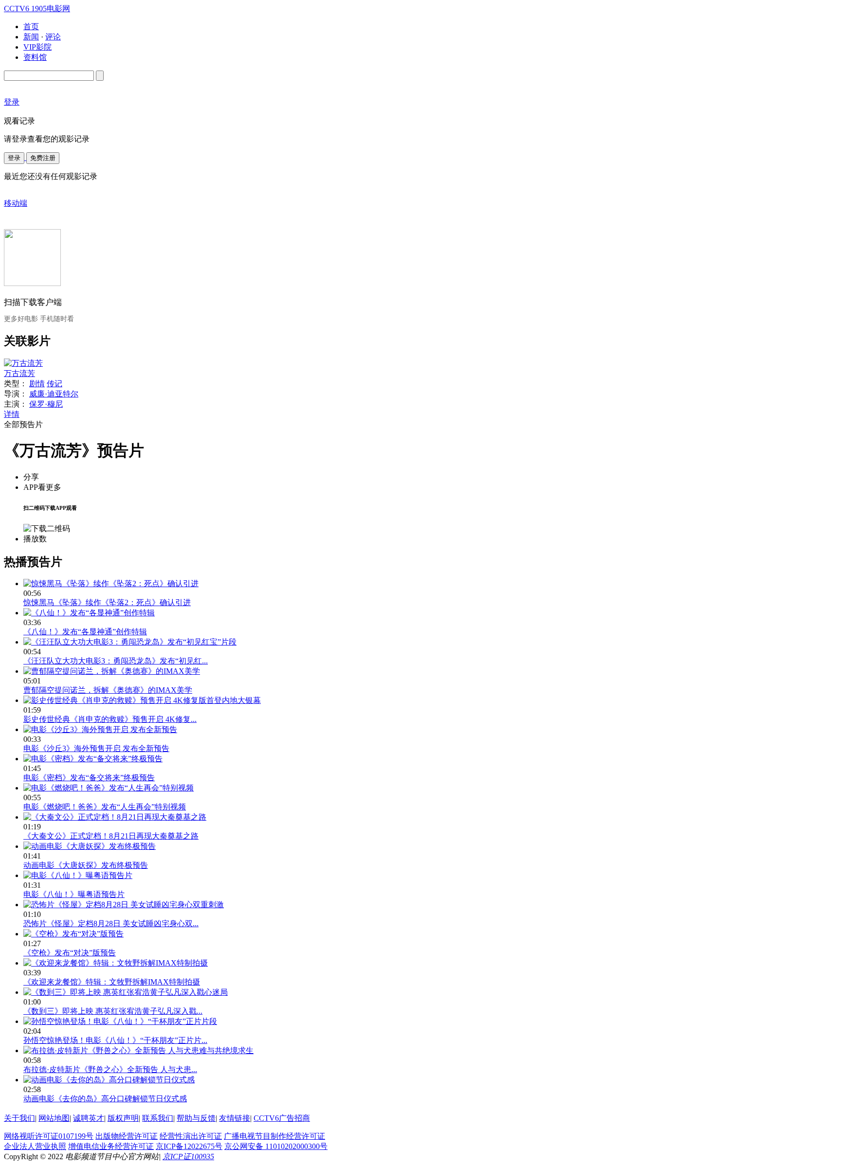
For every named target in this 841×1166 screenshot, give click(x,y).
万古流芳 (19, 373)
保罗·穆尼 (46, 404)
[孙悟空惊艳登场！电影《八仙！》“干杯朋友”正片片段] (120, 1021)
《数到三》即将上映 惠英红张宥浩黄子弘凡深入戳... (112, 1011)
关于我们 (19, 1118)
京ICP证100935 (188, 1156)
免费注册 (42, 157)
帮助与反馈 (196, 1118)
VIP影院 (37, 47)
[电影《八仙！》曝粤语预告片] (77, 875)
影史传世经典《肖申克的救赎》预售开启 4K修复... (110, 719)
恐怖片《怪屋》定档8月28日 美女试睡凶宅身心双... (111, 923)
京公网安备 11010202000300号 (276, 1146)
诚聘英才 (88, 1118)
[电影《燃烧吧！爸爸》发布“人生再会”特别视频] (108, 788)
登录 (14, 157)
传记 (54, 383)
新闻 (31, 37)
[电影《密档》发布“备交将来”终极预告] (93, 758)
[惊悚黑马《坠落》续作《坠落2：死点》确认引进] (111, 583)
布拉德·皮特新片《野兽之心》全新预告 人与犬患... (110, 1069)
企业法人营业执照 (35, 1146)
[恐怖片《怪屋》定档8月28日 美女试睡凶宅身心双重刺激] (123, 904)
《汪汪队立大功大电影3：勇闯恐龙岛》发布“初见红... (115, 661)
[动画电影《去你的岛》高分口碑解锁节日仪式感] (109, 1080)
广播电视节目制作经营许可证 (274, 1136)
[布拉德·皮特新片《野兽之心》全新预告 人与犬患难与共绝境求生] (138, 1050)
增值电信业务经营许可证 (111, 1146)
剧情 (37, 383)
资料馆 (35, 57)
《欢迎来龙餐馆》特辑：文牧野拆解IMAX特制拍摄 (111, 982)
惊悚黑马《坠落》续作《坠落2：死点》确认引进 (107, 602)
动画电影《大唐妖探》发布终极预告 (85, 865)
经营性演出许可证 (191, 1136)
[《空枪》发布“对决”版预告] (73, 934)
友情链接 (234, 1118)
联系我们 (157, 1118)
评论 (53, 37)
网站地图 (54, 1118)
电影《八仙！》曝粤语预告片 (74, 894)
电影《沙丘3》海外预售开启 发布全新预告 (96, 748)
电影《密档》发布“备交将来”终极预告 (89, 777)
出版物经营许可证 (126, 1136)
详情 (11, 414)
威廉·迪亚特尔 (53, 394)
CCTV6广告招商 (282, 1118)
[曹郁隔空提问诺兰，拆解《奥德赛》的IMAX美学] (111, 671)
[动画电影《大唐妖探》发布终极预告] (89, 846)
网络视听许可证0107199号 (48, 1136)
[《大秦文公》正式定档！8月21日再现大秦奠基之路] (114, 817)
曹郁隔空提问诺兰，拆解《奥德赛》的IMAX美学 (107, 690)
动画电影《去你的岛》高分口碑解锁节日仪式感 (105, 1098)
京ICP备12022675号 (189, 1146)
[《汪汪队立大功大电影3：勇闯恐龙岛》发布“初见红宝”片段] (130, 642)
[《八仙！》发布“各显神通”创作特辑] (89, 613)
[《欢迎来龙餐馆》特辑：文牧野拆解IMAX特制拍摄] (115, 963)
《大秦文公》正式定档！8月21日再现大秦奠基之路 (111, 836)
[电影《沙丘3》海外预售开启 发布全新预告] (100, 729)
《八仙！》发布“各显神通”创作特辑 (85, 632)
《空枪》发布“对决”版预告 (69, 953)
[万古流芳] (23, 363)
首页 (31, 26)
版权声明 (123, 1118)
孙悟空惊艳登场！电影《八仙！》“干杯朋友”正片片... (115, 1040)
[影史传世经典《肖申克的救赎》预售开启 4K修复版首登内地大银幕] (142, 700)
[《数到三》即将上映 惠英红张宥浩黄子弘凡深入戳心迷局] (125, 992)
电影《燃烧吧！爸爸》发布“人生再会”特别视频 (104, 807)
